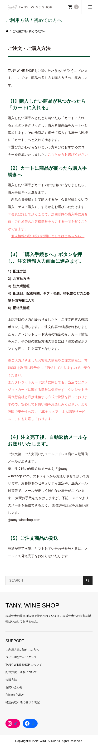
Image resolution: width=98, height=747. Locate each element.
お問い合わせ (14, 687)
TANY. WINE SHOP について (23, 664)
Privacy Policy (14, 694)
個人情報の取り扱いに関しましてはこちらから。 (47, 236)
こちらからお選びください (68, 154)
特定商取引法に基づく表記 (22, 702)
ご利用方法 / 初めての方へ (22, 649)
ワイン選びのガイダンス (21, 657)
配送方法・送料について (21, 672)
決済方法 (11, 679)
